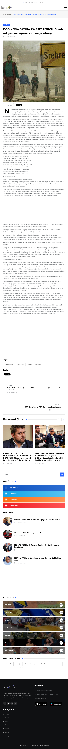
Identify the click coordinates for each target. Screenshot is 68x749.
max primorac (52, 664)
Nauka (7, 728)
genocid (30, 364)
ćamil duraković (9, 364)
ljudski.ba (33, 745)
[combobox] (13, 474)
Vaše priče (8, 736)
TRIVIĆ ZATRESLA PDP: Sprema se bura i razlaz (43, 407)
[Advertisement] (49, 167)
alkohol (43, 664)
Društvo (7, 717)
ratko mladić (8, 664)
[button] (60, 419)
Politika (6, 25)
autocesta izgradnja (10, 668)
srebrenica (38, 364)
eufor (25, 664)
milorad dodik (20, 364)
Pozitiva (7, 725)
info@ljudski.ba (41, 698)
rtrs (60, 664)
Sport (6, 721)
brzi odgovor (33, 664)
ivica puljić (17, 664)
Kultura (7, 732)
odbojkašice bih (23, 668)
